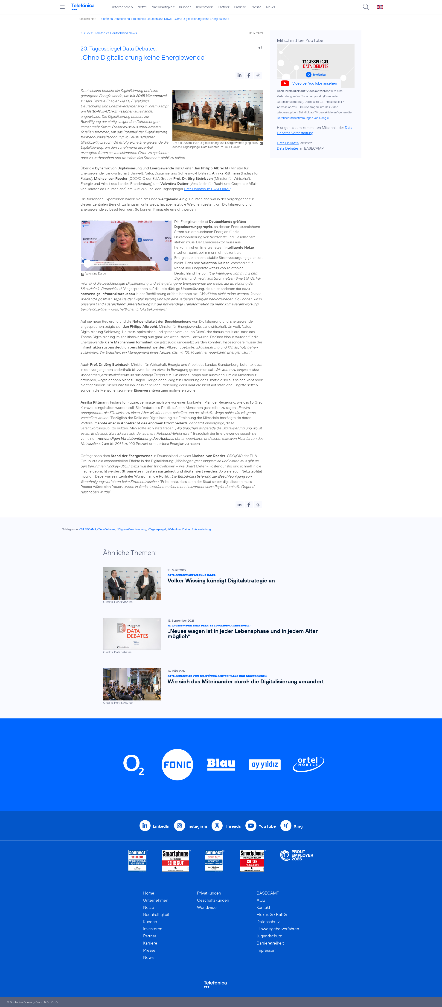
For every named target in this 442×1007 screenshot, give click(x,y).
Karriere (240, 7)
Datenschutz (268, 921)
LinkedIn (161, 826)
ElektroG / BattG (272, 914)
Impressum (266, 950)
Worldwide (207, 907)
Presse (256, 7)
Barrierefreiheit (270, 943)
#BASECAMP (87, 529)
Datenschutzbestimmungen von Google (303, 118)
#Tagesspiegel (157, 529)
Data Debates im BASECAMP (207, 188)
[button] (240, 75)
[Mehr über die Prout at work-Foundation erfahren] (297, 861)
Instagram (197, 826)
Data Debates (288, 143)
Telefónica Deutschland (114, 19)
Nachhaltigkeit (162, 7)
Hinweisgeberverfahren (278, 928)
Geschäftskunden (213, 900)
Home (148, 893)
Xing (298, 826)
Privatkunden (209, 893)
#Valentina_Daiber (179, 529)
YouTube (267, 826)
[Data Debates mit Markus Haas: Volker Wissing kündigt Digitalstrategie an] (219, 585)
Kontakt (263, 907)
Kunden (185, 7)
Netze (142, 7)
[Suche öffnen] (366, 7)
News (270, 7)
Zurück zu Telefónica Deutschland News (109, 33)
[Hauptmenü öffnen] (62, 7)
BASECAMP (268, 893)
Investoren (204, 7)
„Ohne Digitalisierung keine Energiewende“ (202, 19)
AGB (261, 900)
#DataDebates (106, 529)
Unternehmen (121, 7)
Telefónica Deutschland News (152, 19)
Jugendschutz (269, 936)
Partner (223, 7)
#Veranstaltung (201, 529)
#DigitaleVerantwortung (131, 529)
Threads (233, 826)
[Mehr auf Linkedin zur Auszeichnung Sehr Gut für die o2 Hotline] (215, 861)
